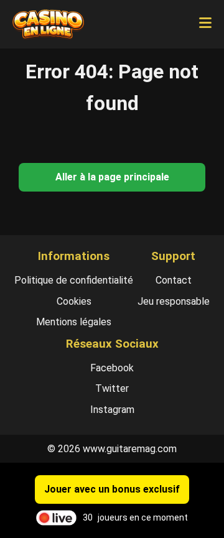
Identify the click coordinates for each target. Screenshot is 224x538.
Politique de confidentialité (73, 280)
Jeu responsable (174, 301)
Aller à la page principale (112, 177)
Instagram (112, 409)
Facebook (112, 368)
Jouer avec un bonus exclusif (112, 489)
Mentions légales (73, 322)
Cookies (74, 301)
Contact (174, 280)
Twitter (112, 388)
